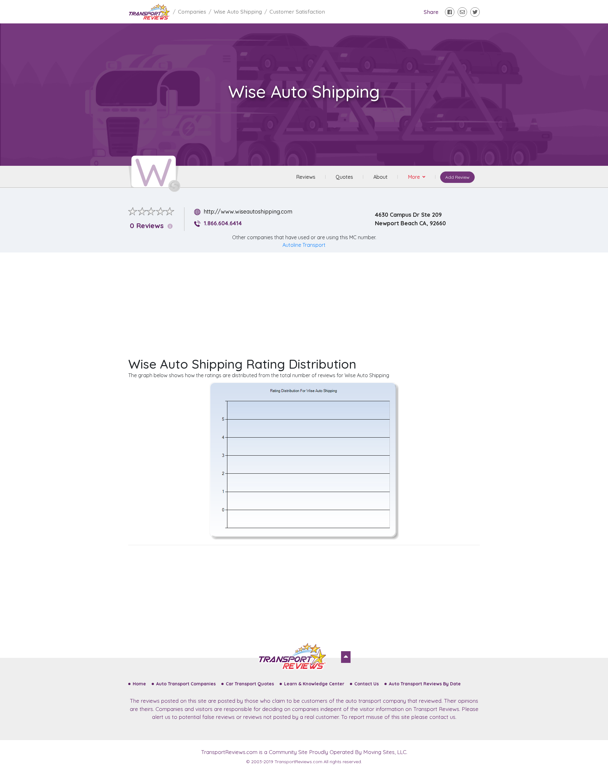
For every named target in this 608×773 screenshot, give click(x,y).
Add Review (457, 177)
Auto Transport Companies (186, 684)
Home (139, 684)
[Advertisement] (309, 302)
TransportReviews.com (229, 752)
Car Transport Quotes (250, 684)
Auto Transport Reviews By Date (425, 684)
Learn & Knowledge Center (314, 684)
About (380, 177)
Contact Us (366, 684)
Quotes (344, 177)
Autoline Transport (304, 245)
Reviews (305, 177)
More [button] (414, 177)
